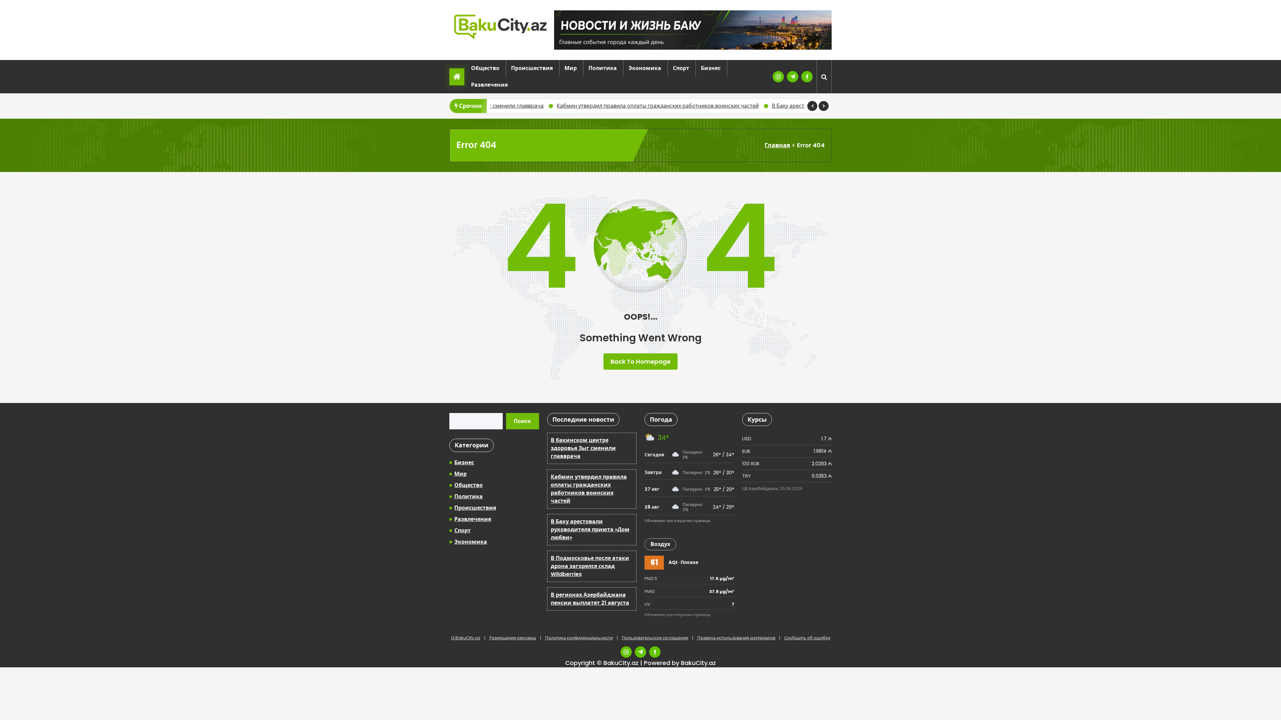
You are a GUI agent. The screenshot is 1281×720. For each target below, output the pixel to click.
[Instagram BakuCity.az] (778, 76)
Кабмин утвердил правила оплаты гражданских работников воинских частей (584, 106)
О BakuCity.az (465, 638)
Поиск (522, 421)
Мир (570, 68)
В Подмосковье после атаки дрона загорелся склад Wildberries (590, 566)
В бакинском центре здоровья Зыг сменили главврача (583, 448)
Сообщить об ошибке (807, 638)
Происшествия (532, 68)
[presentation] (812, 106)
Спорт (681, 68)
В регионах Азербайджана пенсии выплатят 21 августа (590, 599)
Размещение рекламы (512, 638)
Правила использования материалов (736, 638)
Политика (602, 68)
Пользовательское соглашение (655, 638)
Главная (777, 145)
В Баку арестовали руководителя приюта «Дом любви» (770, 106)
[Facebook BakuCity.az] (807, 76)
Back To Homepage (640, 361)
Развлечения (489, 85)
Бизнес (711, 68)
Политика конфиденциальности (579, 638)
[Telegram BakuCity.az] (792, 76)
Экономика (644, 68)
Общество (485, 68)
